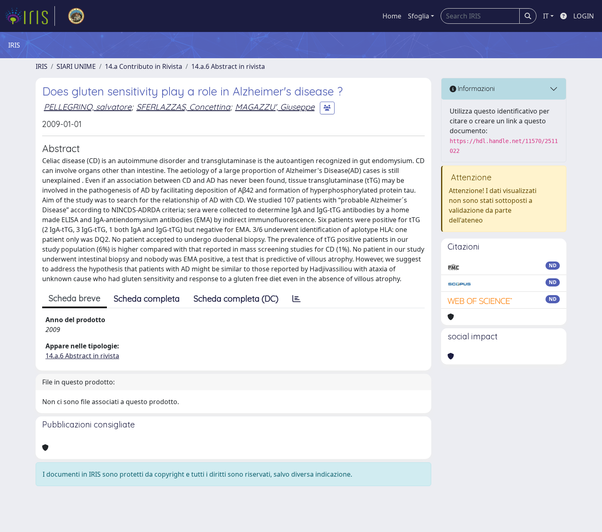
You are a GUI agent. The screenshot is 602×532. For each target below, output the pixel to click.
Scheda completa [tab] (147, 298)
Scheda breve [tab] (74, 298)
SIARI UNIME (76, 66)
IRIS (42, 66)
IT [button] (546, 15)
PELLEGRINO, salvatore (87, 107)
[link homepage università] (76, 16)
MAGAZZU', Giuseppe (275, 107)
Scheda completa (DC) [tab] (236, 298)
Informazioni (475, 88)
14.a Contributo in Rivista (143, 66)
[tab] (296, 298)
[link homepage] (30, 16)
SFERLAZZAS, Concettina (183, 107)
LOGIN (583, 15)
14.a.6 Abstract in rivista (228, 66)
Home (391, 15)
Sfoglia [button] (418, 15)
